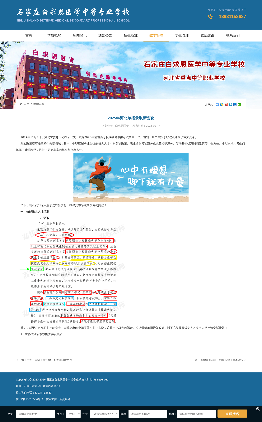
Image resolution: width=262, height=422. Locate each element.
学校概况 (54, 35)
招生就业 (131, 35)
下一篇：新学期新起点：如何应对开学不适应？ (218, 360)
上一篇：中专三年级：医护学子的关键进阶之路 (44, 360)
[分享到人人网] (235, 104)
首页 (28, 35)
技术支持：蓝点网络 (58, 399)
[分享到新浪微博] (226, 104)
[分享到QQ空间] (221, 104)
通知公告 (105, 35)
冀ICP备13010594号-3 (29, 399)
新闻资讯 (80, 35)
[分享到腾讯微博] (230, 104)
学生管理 (182, 35)
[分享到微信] (239, 104)
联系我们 (233, 35)
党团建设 (207, 35)
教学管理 (156, 35)
